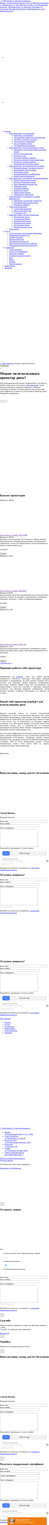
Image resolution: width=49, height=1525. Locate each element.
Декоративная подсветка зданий (26, 164)
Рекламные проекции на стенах (26, 203)
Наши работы (10, 266)
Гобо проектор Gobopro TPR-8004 (13, 591)
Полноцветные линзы (22, 221)
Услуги (7, 231)
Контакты (8, 268)
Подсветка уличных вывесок (25, 162)
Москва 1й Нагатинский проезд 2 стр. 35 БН (19, 1133)
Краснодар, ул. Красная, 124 (23, 7)
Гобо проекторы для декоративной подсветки (27, 166)
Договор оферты (6, 1160)
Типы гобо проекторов (18, 207)
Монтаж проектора (16, 239)
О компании (9, 248)
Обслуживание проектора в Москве (23, 243)
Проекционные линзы (22, 223)
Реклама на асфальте (22, 205)
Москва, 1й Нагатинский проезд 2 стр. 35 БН (17, 3)
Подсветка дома (20, 156)
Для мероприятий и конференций (27, 174)
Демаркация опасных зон (19, 241)
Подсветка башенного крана (25, 182)
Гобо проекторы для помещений (21, 133)
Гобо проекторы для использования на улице (26, 148)
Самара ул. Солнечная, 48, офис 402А (16, 1150)
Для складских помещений (24, 142)
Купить (3, 554)
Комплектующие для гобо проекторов (24, 215)
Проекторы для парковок (23, 135)
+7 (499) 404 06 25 (7, 1)
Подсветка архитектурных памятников (29, 160)
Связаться (4, 366)
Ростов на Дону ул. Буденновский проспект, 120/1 (18, 1141)
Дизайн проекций (16, 237)
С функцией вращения (22, 209)
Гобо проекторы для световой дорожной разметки (28, 178)
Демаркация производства (19, 235)
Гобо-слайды (14, 229)
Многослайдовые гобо (22, 211)
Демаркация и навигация (23, 195)
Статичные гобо (20, 213)
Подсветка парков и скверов (25, 158)
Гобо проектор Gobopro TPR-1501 (13, 644)
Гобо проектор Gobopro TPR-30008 (13, 535)
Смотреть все (5, 663)
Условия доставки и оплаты (20, 256)
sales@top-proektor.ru (22, 1)
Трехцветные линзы (21, 225)
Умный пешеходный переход (25, 180)
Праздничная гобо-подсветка (25, 170)
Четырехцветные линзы (23, 227)
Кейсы (11, 260)
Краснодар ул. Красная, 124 (11, 1145)
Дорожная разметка (21, 188)
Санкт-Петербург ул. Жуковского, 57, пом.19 (15, 1137)
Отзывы (12, 262)
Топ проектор (5, 1019)
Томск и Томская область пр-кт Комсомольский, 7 (14, 1154)
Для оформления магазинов (24, 146)
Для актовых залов (21, 172)
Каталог (8, 131)
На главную (4, 1333)
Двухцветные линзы (22, 217)
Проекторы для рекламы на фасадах (28, 201)
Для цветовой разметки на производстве (29, 137)
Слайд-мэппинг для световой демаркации (25, 233)
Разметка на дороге (21, 190)
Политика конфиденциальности (12, 1158)
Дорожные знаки (20, 186)
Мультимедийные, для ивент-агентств (28, 168)
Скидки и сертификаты (18, 252)
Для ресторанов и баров (23, 144)
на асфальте (17, 677)
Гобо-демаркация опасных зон (25, 184)
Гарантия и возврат (16, 254)
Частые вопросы (15, 264)
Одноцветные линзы (22, 219)
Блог (11, 258)
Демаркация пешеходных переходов (23, 245)
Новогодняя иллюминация (24, 176)
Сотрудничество (15, 250)
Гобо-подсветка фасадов (23, 154)
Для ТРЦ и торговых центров (25, 139)
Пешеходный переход (22, 192)
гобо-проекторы (32, 385)
